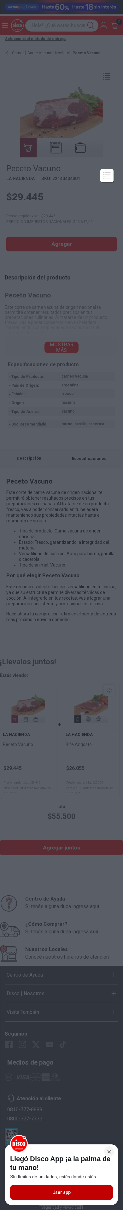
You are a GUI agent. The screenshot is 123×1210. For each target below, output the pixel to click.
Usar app (61, 1192)
